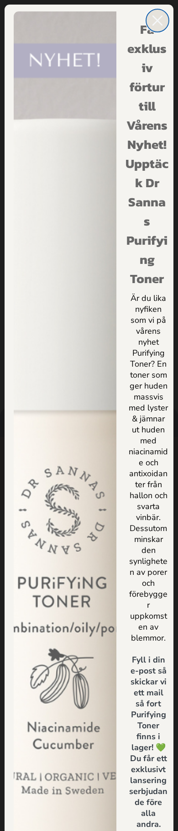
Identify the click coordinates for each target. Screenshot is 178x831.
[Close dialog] (157, 20)
